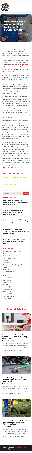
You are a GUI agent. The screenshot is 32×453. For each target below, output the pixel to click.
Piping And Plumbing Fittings (11, 265)
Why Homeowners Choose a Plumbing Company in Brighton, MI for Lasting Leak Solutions (15, 222)
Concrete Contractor (9, 256)
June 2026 (6, 282)
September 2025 (8, 298)
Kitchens (5, 260)
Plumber (5, 267)
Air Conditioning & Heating (10, 251)
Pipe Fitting (6, 262)
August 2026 (6, 278)
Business (5, 253)
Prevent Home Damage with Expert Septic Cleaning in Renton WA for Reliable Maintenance (14, 423)
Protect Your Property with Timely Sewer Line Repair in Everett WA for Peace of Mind (15, 241)
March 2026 (6, 289)
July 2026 (6, 280)
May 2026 (6, 285)
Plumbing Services (8, 272)
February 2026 (7, 291)
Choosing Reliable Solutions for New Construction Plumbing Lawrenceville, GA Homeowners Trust (15, 203)
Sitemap (21, 449)
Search (26, 193)
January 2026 (7, 294)
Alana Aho (9, 34)
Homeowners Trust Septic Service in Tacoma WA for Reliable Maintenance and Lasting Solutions (16, 231)
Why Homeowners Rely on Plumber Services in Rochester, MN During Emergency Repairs (13, 212)
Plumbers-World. (21, 447)
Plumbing (25, 34)
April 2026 (6, 287)
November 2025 (7, 296)
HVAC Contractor (8, 258)
